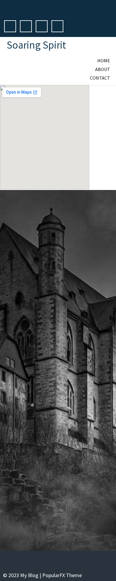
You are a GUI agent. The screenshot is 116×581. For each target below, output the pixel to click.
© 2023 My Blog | (22, 575)
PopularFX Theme (62, 575)
